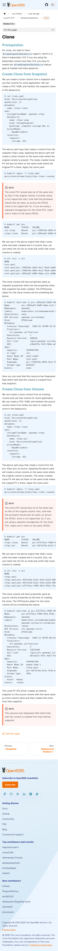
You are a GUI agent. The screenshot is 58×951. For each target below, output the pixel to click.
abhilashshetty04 (11, 863)
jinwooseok (8, 912)
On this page (10, 29)
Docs (5, 808)
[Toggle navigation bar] (4, 5)
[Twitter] (37, 794)
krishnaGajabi (9, 868)
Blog (4, 829)
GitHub (6, 813)
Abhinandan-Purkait (12, 857)
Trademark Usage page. (40, 945)
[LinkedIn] (24, 794)
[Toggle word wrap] (47, 173)
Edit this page (13, 733)
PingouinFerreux (10, 891)
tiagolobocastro (10, 847)
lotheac (6, 886)
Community (8, 819)
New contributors (11, 880)
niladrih (6, 873)
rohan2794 (7, 852)
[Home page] (4, 14)
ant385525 (8, 896)
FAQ (4, 824)
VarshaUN (7, 906)
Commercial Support (13, 834)
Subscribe (10, 784)
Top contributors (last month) (18, 842)
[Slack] (17, 794)
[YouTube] (30, 794)
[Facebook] (4, 794)
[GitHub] (46, 5)
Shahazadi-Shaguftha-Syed (16, 901)
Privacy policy (9, 929)
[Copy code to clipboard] (52, 96)
